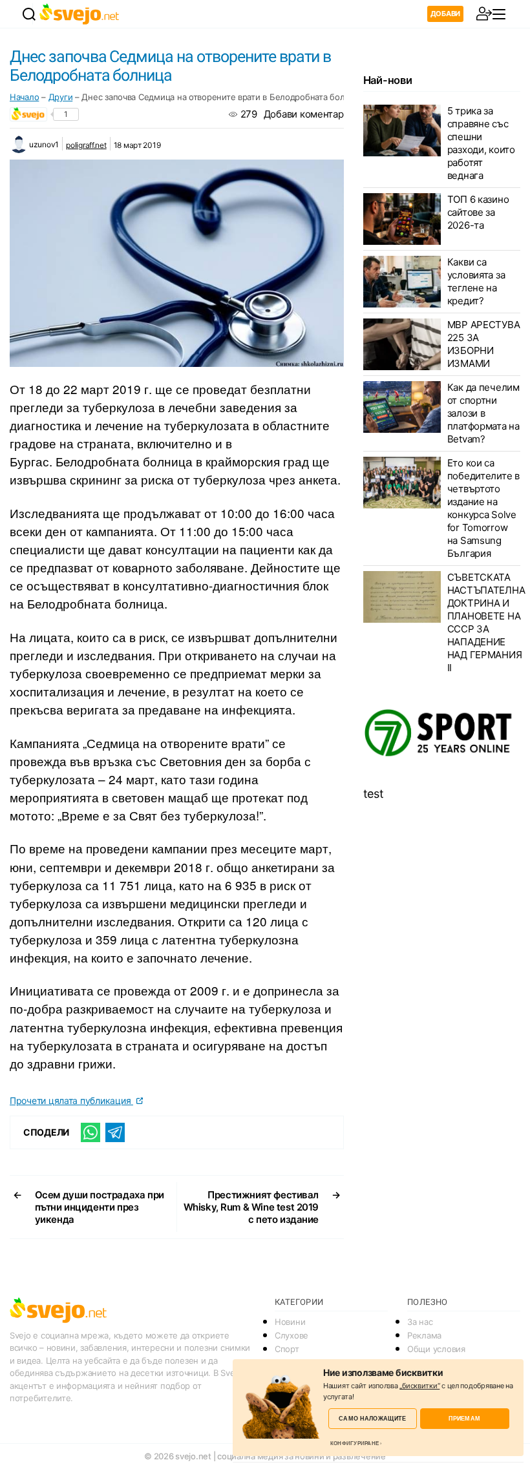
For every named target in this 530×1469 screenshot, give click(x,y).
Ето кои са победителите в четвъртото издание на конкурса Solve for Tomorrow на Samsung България (483, 508)
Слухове (291, 1335)
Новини (290, 1322)
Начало (24, 97)
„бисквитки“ (419, 1385)
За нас (419, 1322)
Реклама (424, 1335)
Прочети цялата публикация (71, 1100)
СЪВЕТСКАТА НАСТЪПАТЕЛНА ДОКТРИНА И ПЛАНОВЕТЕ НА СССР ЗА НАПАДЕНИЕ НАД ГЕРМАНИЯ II (486, 622)
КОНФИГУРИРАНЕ (354, 1443)
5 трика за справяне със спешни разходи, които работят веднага (481, 143)
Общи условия (436, 1349)
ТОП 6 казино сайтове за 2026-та (478, 212)
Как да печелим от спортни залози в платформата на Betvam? (483, 413)
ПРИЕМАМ (464, 1418)
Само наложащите (372, 1418)
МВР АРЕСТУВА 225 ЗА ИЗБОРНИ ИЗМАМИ (483, 344)
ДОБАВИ (445, 13)
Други (60, 97)
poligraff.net (86, 145)
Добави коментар (304, 114)
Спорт (287, 1349)
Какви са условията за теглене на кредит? (476, 281)
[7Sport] (441, 733)
